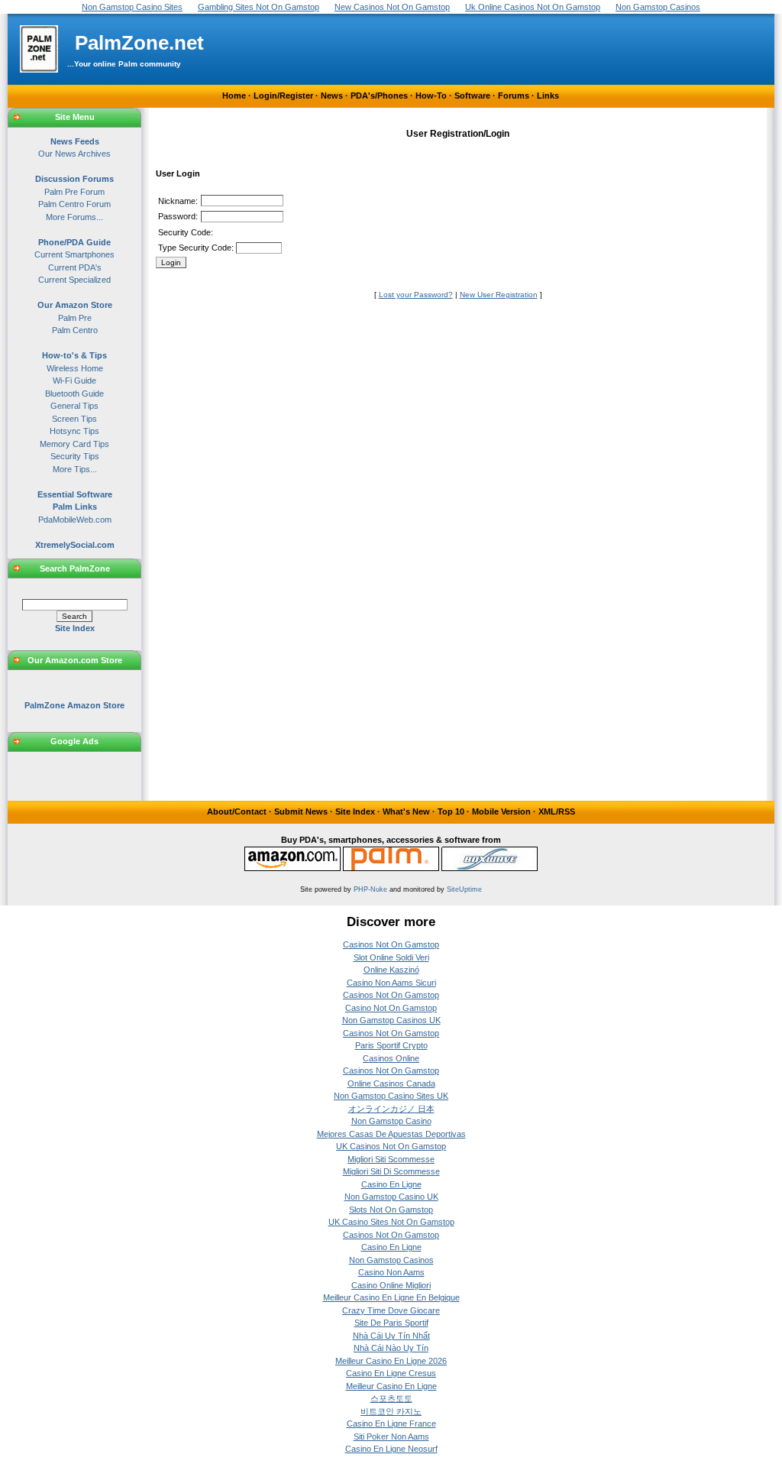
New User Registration (499, 294)
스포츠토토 (391, 1398)
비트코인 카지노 (391, 1411)
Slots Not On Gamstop (391, 1209)
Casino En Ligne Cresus (391, 1373)
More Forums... (74, 217)
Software (472, 95)
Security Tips (74, 456)
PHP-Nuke (370, 889)
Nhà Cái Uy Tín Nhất (391, 1335)
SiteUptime (464, 889)
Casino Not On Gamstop (391, 1007)
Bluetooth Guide (74, 393)
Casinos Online (391, 1058)
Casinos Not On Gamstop (391, 944)
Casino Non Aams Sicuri (391, 982)
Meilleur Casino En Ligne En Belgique (391, 1297)
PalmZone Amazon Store (74, 705)
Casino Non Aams (391, 1272)
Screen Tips (74, 418)
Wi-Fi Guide (74, 380)
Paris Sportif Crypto (391, 1045)
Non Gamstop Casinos (391, 1260)
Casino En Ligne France (391, 1423)
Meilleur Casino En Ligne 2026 (391, 1360)
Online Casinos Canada (391, 1083)
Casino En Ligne (391, 1184)
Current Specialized (74, 279)
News (332, 95)
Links (548, 95)
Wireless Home (75, 368)
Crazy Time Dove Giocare (391, 1310)
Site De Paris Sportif (391, 1322)
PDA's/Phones (379, 95)
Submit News (301, 811)
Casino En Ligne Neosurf (391, 1448)
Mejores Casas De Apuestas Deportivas (391, 1133)
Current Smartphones (74, 254)
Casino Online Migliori (391, 1285)
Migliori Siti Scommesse (391, 1159)
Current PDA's (75, 267)
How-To (431, 95)
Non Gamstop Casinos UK (391, 1020)
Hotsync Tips (74, 431)
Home (234, 95)
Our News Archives (74, 153)
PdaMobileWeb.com (74, 519)
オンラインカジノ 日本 (391, 1108)
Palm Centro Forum (74, 204)
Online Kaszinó (391, 969)
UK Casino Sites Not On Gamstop (391, 1221)
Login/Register (283, 95)
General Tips (74, 405)
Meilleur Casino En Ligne (391, 1386)
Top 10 (451, 811)
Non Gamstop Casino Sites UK (391, 1095)
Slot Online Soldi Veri (391, 957)
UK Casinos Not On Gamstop (391, 1146)
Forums (513, 95)
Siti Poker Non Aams (391, 1436)
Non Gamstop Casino (391, 1121)
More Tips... (75, 469)
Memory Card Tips (74, 444)
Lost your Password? (416, 294)
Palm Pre (75, 317)
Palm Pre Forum (74, 191)
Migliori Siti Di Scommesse (391, 1171)
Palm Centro (75, 330)
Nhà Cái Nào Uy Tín (391, 1347)
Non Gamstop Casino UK (391, 1196)
